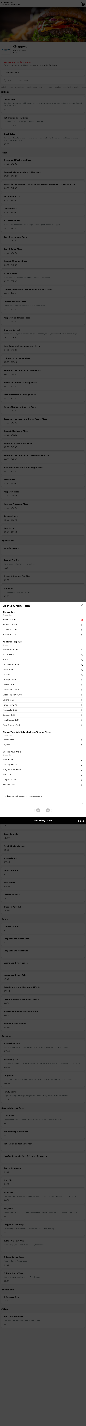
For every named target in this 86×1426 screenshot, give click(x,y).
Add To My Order (43, 820)
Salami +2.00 (8, 670)
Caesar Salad (8, 740)
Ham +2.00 (7, 659)
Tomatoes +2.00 (10, 705)
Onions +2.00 (8, 700)
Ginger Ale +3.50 (10, 780)
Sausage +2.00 (9, 680)
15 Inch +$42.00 (9, 635)
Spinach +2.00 (9, 715)
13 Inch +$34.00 (10, 630)
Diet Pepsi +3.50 (10, 764)
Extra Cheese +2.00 (11, 725)
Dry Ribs (6, 745)
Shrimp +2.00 (9, 685)
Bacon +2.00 (8, 654)
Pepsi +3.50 (8, 759)
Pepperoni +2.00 (10, 649)
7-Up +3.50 (7, 775)
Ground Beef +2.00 (11, 665)
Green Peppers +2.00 (12, 695)
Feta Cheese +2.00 (11, 720)
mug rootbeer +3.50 (12, 770)
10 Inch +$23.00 (10, 625)
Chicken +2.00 (9, 675)
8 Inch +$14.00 (9, 620)
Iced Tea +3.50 (9, 785)
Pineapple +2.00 (10, 710)
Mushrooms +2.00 (11, 690)
